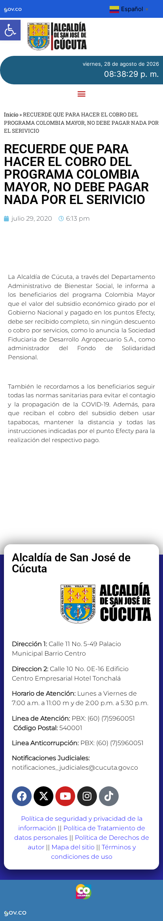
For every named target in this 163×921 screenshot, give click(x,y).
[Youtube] (65, 796)
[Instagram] (87, 796)
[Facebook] (22, 796)
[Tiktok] (109, 796)
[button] (10, 30)
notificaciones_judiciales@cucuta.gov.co (75, 767)
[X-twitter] (43, 796)
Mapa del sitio (73, 847)
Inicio (11, 114)
